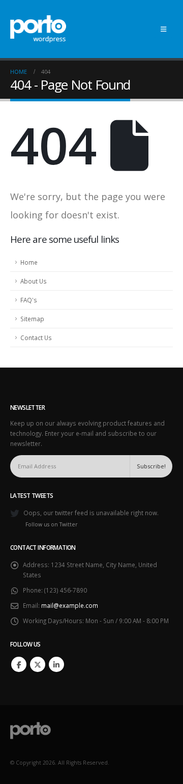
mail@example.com (69, 605)
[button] (163, 29)
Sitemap (32, 319)
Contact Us (36, 337)
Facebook (18, 664)
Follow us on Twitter (51, 524)
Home (29, 262)
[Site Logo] (38, 29)
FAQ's (28, 300)
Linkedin (56, 664)
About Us (33, 281)
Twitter (37, 664)
